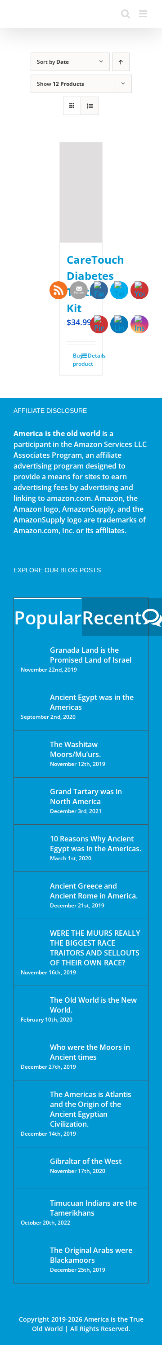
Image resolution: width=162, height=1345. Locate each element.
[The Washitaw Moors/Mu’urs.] (32, 750)
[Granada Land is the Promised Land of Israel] (32, 651)
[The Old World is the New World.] (32, 1004)
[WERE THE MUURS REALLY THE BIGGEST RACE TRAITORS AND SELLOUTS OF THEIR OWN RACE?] (32, 945)
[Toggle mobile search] (125, 13)
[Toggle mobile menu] (143, 13)
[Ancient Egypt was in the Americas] (32, 698)
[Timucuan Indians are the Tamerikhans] (32, 1205)
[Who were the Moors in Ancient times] (32, 1048)
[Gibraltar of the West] (32, 1168)
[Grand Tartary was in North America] (32, 798)
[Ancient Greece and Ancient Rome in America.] (32, 892)
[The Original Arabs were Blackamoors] (32, 1258)
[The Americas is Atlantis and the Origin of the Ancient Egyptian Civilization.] (32, 1101)
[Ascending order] (121, 62)
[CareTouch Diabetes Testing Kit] (81, 192)
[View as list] (90, 106)
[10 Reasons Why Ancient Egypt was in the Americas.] (32, 848)
